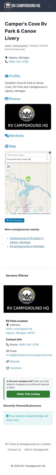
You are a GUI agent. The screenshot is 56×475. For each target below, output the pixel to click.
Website (15, 361)
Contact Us (14, 449)
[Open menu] (49, 6)
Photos (14, 99)
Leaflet (13, 213)
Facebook (16, 368)
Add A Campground (36, 449)
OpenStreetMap (34, 213)
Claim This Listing (28, 394)
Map (12, 146)
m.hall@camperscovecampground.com (29, 355)
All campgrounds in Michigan (27, 246)
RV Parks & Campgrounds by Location (28, 444)
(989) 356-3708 (18, 61)
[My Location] (30, 159)
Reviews (17, 136)
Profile (14, 76)
